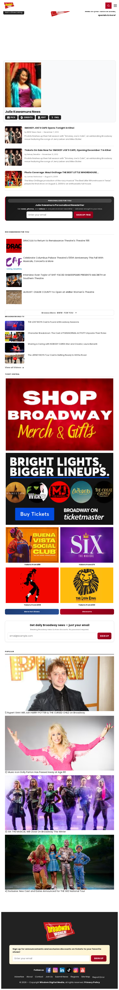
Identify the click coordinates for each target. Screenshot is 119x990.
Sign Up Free (83, 214)
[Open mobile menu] (115, 5)
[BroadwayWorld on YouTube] (82, 970)
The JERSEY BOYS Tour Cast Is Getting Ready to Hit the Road (57, 355)
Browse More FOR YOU (57, 312)
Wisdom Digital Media (52, 982)
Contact (39, 976)
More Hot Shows (32, 611)
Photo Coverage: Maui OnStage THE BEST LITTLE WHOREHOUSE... (61, 172)
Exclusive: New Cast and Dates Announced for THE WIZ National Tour (45, 891)
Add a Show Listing (13, 12)
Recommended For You (17, 232)
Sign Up (98, 958)
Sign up (104, 635)
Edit (43, 117)
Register (92, 5)
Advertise (19, 976)
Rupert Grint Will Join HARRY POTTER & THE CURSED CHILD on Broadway (45, 712)
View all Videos (13, 367)
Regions (75, 976)
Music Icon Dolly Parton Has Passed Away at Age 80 (35, 772)
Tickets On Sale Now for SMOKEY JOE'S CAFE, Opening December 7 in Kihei (67, 150)
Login (100, 5)
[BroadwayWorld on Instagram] (55, 970)
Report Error (99, 977)
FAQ (57, 117)
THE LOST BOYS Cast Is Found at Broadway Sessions (53, 322)
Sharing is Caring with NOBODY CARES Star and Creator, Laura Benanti (62, 343)
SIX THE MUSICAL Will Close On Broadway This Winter (35, 831)
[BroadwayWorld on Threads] (76, 970)
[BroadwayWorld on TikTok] (69, 970)
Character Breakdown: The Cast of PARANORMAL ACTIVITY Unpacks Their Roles (67, 333)
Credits (28, 117)
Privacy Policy (92, 982)
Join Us (49, 976)
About (29, 976)
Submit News (61, 976)
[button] (108, 5)
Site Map (85, 976)
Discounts (87, 611)
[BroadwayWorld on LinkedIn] (62, 970)
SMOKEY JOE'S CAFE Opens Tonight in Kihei (49, 127)
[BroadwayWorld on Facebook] (48, 970)
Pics (13, 117)
